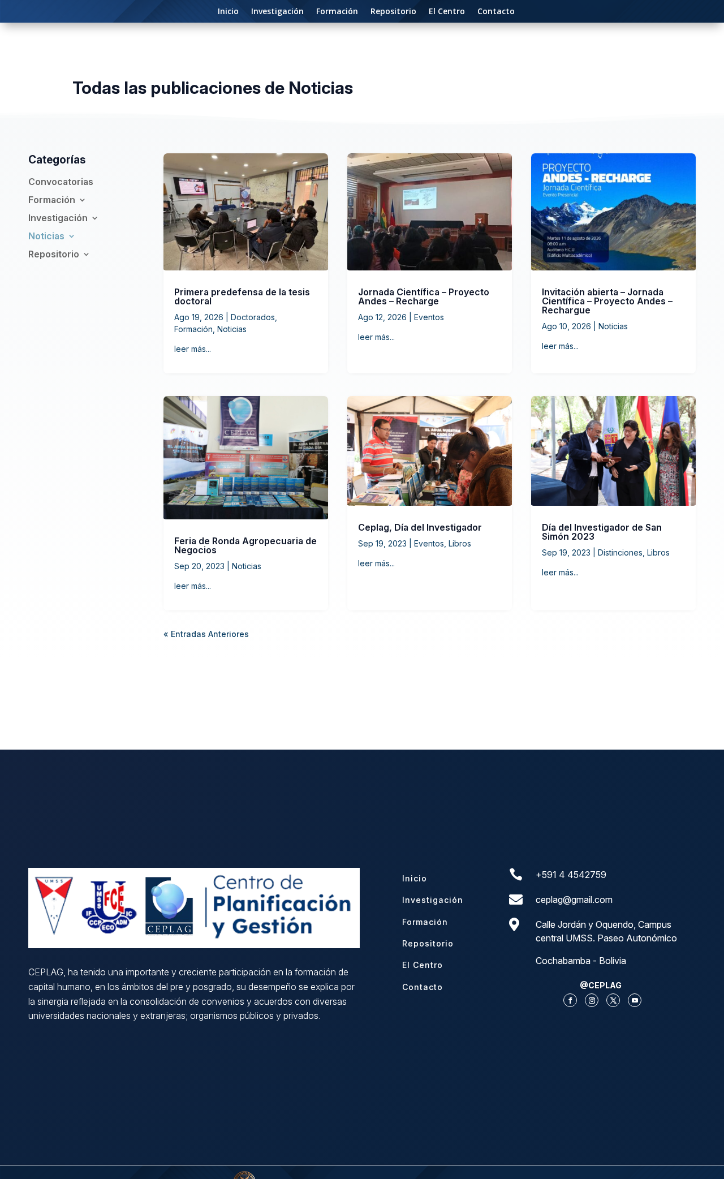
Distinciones (620, 552)
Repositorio (393, 11)
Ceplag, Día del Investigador (420, 527)
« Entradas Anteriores (206, 634)
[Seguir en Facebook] (570, 1000)
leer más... (192, 349)
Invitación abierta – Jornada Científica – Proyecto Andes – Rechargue (607, 301)
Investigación (277, 11)
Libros (460, 543)
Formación (337, 11)
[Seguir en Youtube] (634, 1000)
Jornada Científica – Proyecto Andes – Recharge (423, 296)
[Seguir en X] (613, 1000)
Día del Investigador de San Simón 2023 (602, 532)
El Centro (447, 11)
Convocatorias (60, 182)
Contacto (496, 11)
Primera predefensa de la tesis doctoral (242, 296)
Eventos (429, 317)
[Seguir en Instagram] (591, 1000)
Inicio (228, 11)
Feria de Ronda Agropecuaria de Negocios (245, 545)
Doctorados (253, 317)
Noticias (46, 236)
